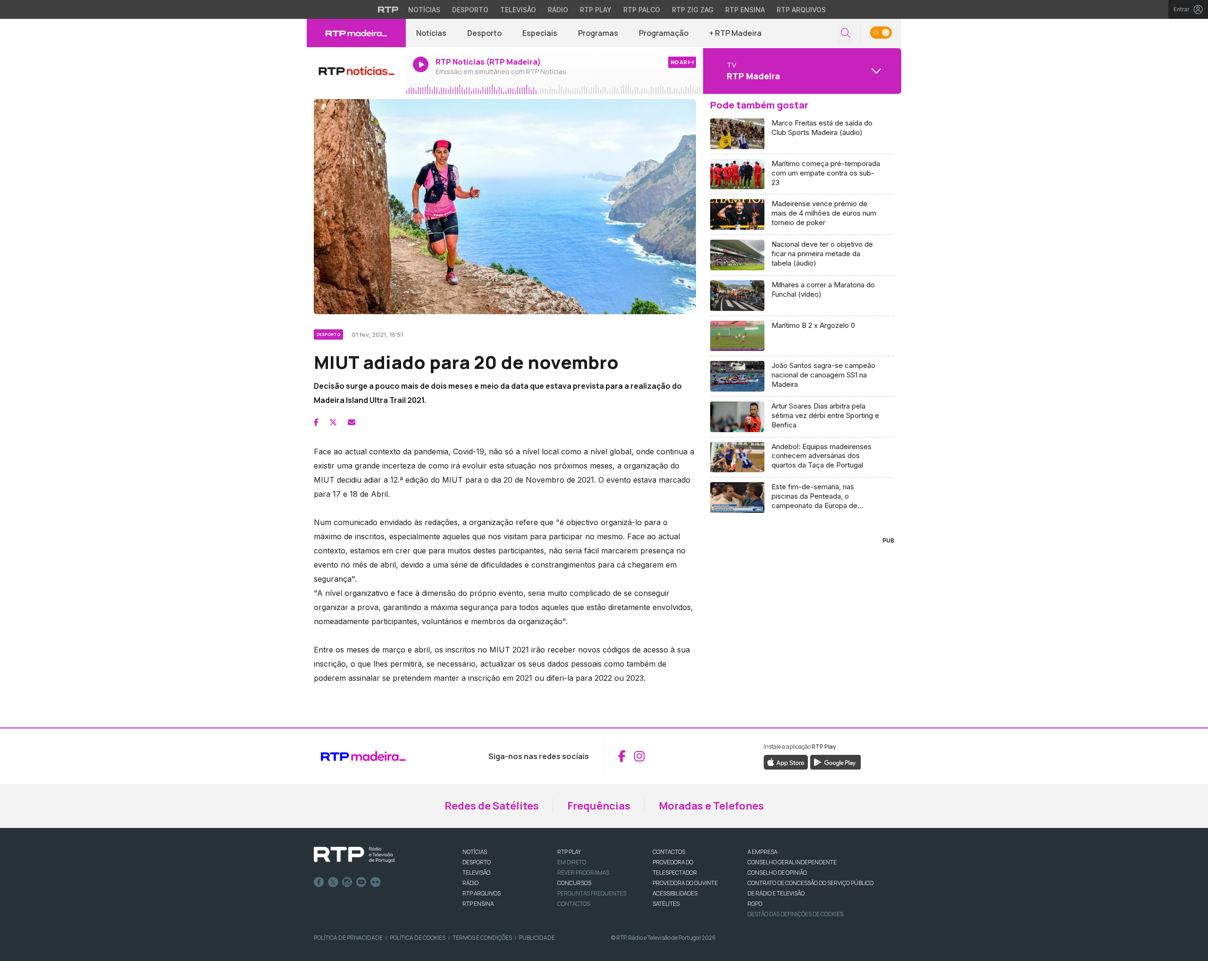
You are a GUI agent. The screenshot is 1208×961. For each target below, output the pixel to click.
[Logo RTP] (354, 855)
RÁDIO (470, 883)
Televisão (518, 10)
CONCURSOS (574, 883)
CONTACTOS (669, 852)
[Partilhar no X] (333, 422)
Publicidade (537, 938)
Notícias (424, 10)
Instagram (347, 882)
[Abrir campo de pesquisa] (845, 33)
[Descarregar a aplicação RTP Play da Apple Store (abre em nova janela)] (785, 761)
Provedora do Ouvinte (685, 883)
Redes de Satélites (492, 806)
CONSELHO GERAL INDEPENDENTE (792, 862)
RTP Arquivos (801, 10)
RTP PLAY (569, 852)
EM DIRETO (571, 862)
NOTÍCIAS (474, 852)
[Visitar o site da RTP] (388, 9)
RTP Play (596, 10)
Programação (663, 33)
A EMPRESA (762, 852)
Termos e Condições (482, 938)
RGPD (754, 904)
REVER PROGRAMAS (583, 873)
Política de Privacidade (348, 938)
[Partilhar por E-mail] (351, 422)
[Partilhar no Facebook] (316, 422)
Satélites (666, 904)
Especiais (539, 33)
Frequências (598, 806)
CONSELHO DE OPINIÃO (777, 873)
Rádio (558, 10)
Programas (598, 33)
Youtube (361, 882)
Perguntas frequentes (591, 893)
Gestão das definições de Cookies (795, 914)
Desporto (470, 10)
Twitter (333, 882)
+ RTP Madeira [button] (735, 33)
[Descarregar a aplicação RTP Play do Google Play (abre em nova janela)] (835, 761)
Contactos (573, 904)
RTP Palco (641, 10)
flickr (375, 882)
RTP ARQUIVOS (481, 893)
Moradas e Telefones (711, 806)
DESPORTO (476, 862)
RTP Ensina (745, 10)
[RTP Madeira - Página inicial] (356, 33)
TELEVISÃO (476, 873)
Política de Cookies (417, 938)
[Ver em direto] (356, 70)
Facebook (319, 882)
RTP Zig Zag (692, 10)
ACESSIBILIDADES (675, 893)
